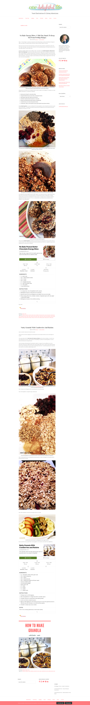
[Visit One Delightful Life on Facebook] (59, 60)
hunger (36, 316)
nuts (38, 671)
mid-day (45, 316)
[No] (88, 703)
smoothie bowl (44, 671)
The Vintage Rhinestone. (38, 386)
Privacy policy (68, 703)
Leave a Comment (41, 39)
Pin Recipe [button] (47, 259)
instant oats (41, 316)
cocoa (19, 316)
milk (36, 671)
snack (38, 317)
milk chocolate (48, 316)
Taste (25, 313)
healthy (32, 316)
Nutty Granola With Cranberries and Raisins (37, 328)
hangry (30, 316)
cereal (29, 671)
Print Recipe (28, 259)
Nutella (54, 316)
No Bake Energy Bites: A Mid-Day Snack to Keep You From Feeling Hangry (37, 36)
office (24, 317)
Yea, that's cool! (60, 703)
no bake (51, 316)
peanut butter (27, 317)
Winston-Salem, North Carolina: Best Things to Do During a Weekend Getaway (64, 78)
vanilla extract (51, 317)
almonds (24, 671)
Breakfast (23, 669)
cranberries (22, 316)
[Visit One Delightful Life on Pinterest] (64, 60)
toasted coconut (46, 317)
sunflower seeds (41, 317)
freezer (27, 316)
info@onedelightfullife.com (63, 106)
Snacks (23, 313)
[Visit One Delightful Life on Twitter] (62, 60)
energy (25, 316)
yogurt (54, 671)
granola (35, 671)
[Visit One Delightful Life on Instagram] (61, 60)
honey (34, 316)
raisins (36, 317)
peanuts (30, 317)
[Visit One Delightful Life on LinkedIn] (66, 60)
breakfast (26, 671)
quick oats (33, 317)
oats (22, 317)
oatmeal (20, 317)
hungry (38, 316)
